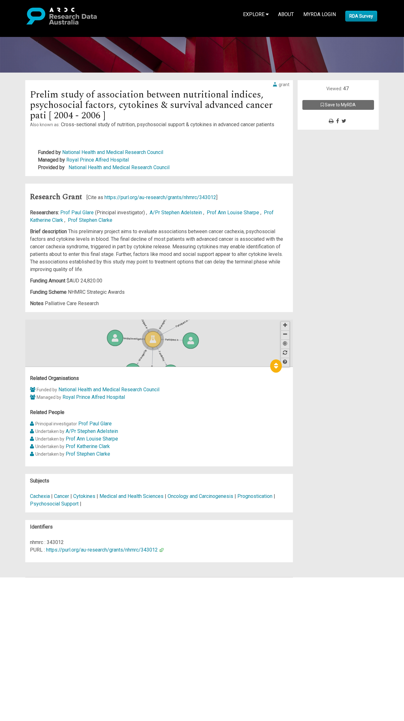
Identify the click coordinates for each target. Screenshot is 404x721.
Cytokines (84, 496)
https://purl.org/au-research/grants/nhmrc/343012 (160, 197)
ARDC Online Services (44, 619)
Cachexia (40, 496)
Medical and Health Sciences (132, 496)
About (286, 14)
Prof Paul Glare (77, 213)
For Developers (37, 611)
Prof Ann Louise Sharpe (233, 213)
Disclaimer (31, 604)
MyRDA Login (319, 14)
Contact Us (32, 596)
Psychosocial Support (54, 504)
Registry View (35, 626)
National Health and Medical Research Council (112, 152)
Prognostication (254, 496)
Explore (254, 14)
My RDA (29, 589)
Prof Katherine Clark (88, 446)
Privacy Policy (35, 645)
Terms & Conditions (41, 638)
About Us (30, 581)
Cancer (61, 496)
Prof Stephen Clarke (90, 220)
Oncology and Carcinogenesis (201, 496)
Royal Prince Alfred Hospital (97, 160)
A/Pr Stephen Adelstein (176, 213)
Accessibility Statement (46, 653)
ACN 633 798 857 (19, 664)
